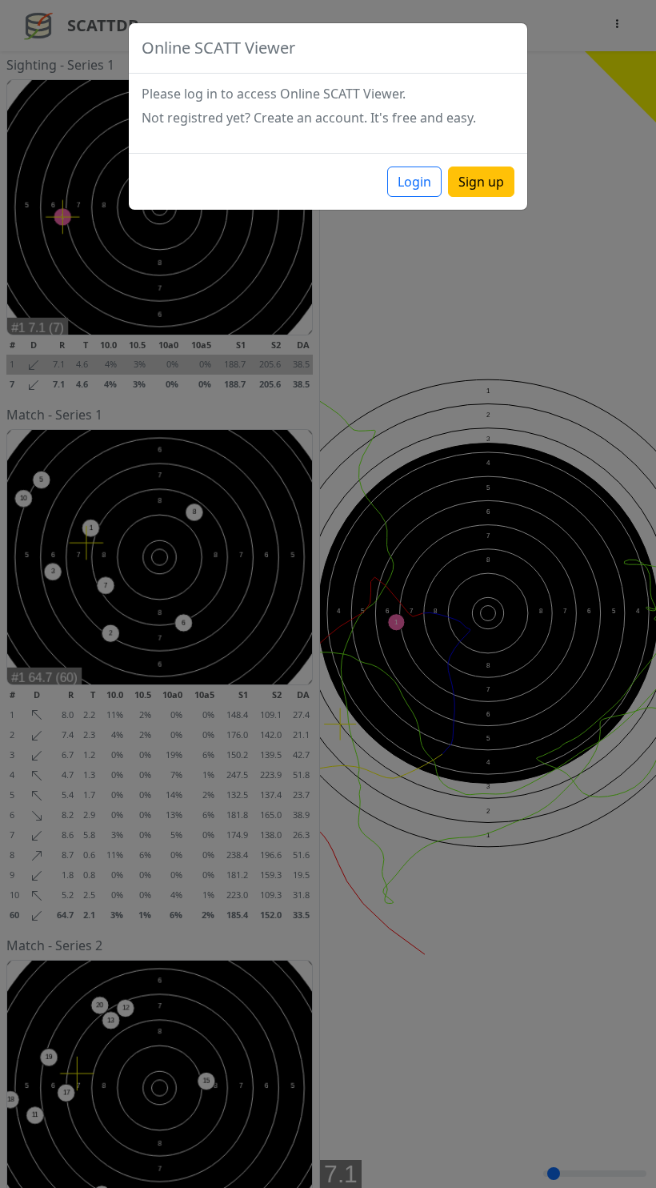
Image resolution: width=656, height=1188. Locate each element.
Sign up (481, 182)
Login (414, 182)
